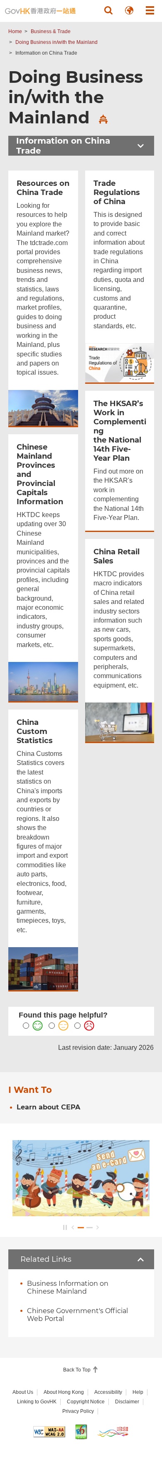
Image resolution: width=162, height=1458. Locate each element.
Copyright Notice (86, 1402)
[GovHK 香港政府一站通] (40, 11)
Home (15, 31)
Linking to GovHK (36, 1402)
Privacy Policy (78, 1411)
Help (138, 1392)
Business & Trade (51, 31)
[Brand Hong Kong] (113, 1431)
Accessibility (108, 1392)
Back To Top (77, 1370)
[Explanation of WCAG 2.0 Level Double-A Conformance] (49, 1431)
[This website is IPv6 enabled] (81, 1431)
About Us (22, 1392)
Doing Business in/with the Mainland (56, 42)
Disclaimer (127, 1402)
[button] (108, 10)
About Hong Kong (64, 1392)
